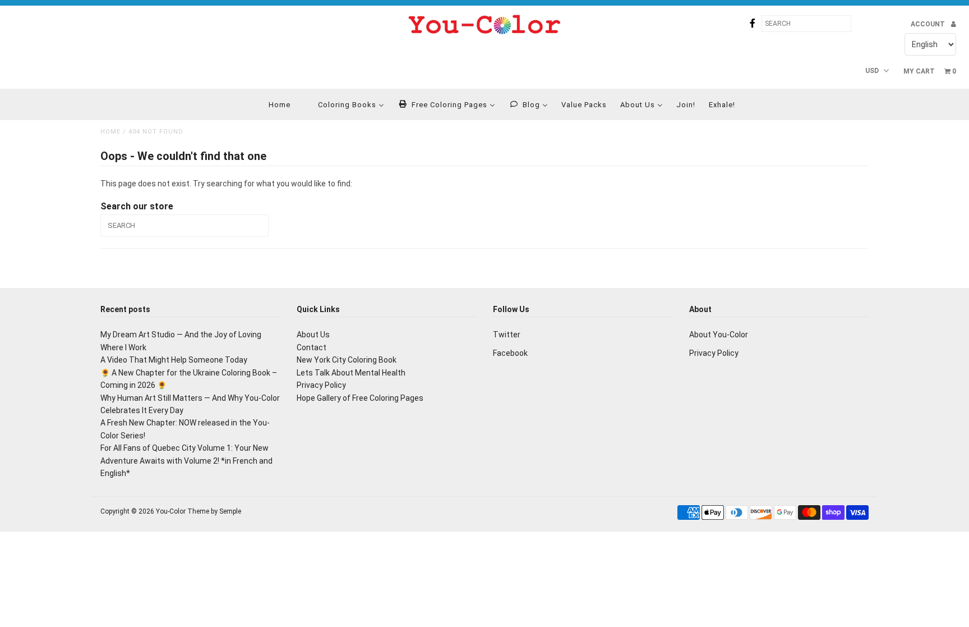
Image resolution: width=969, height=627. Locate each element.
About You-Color (718, 334)
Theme (198, 511)
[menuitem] (272, 104)
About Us (313, 334)
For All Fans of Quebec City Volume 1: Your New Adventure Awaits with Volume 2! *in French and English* (186, 460)
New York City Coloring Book (346, 359)
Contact (311, 347)
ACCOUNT (929, 24)
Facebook (510, 353)
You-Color (171, 511)
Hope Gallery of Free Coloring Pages (360, 397)
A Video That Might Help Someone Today (173, 359)
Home (110, 131)
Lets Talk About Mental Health (351, 372)
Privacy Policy (321, 385)
